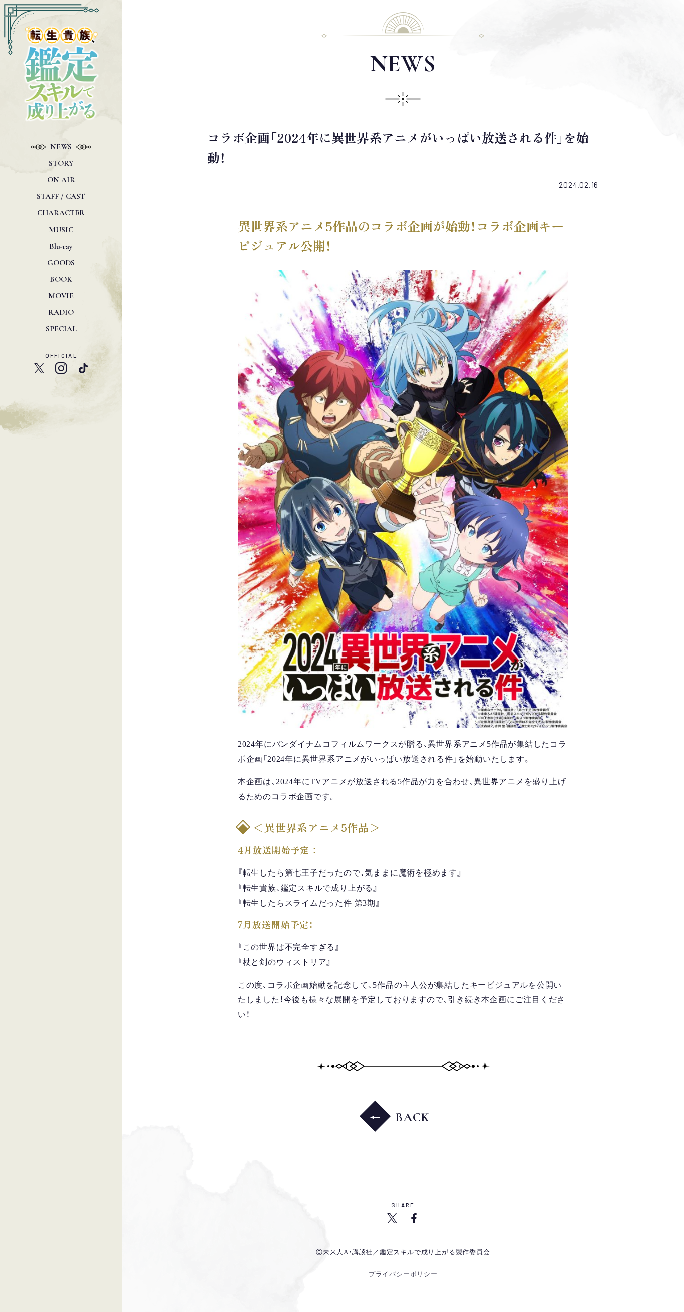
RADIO (61, 312)
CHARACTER (61, 213)
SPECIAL (61, 329)
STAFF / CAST (61, 196)
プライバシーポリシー (403, 1273)
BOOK (61, 279)
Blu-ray (61, 246)
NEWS (61, 147)
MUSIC (61, 230)
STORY (61, 163)
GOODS (61, 263)
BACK (412, 1117)
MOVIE (61, 296)
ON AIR (61, 180)
